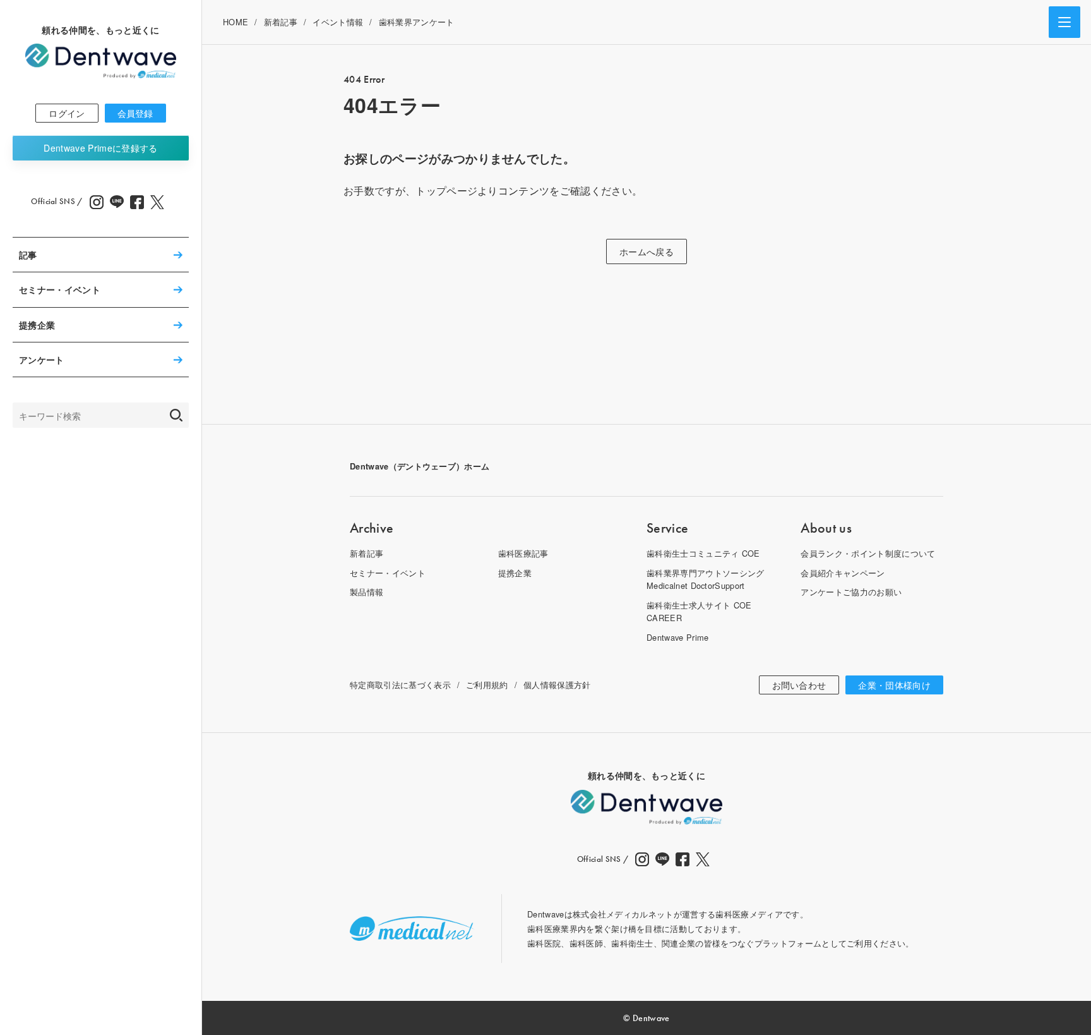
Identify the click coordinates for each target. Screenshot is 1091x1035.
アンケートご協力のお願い (851, 592)
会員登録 (135, 113)
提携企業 (37, 324)
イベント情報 (338, 22)
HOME (235, 22)
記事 (28, 254)
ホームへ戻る (646, 251)
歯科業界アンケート (417, 22)
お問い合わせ (799, 685)
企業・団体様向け (894, 685)
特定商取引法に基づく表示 (400, 685)
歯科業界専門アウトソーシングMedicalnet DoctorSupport (705, 579)
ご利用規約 (487, 685)
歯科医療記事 (523, 553)
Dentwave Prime (100, 148)
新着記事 (280, 22)
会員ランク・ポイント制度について (868, 553)
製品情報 (366, 592)
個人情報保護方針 (557, 685)
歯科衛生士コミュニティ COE (703, 553)
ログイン (67, 113)
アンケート (41, 359)
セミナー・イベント (59, 289)
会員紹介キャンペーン (843, 573)
